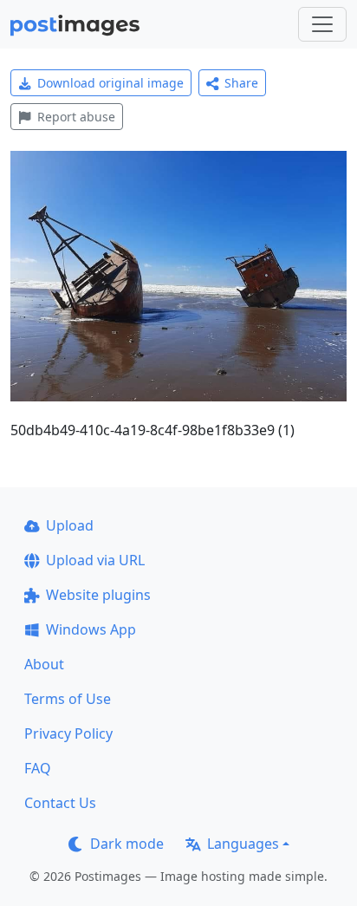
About (44, 664)
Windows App (91, 629)
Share (241, 83)
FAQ (37, 768)
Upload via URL (95, 560)
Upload (70, 525)
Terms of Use (67, 698)
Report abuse (76, 116)
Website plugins (98, 594)
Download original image (110, 83)
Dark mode (127, 843)
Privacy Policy (68, 733)
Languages (243, 843)
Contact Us (60, 802)
